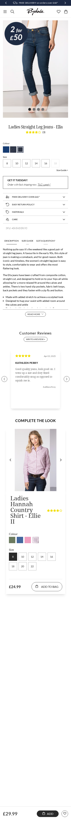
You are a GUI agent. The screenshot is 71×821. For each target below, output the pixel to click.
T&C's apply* (44, 184)
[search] (12, 12)
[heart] (58, 12)
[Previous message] (6, 3)
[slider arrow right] (67, 379)
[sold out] (12, 540)
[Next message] (65, 3)
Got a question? (45, 240)
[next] (60, 459)
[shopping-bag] (66, 12)
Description (11, 240)
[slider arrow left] (4, 379)
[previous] (10, 459)
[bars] (5, 12)
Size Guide (27, 240)
